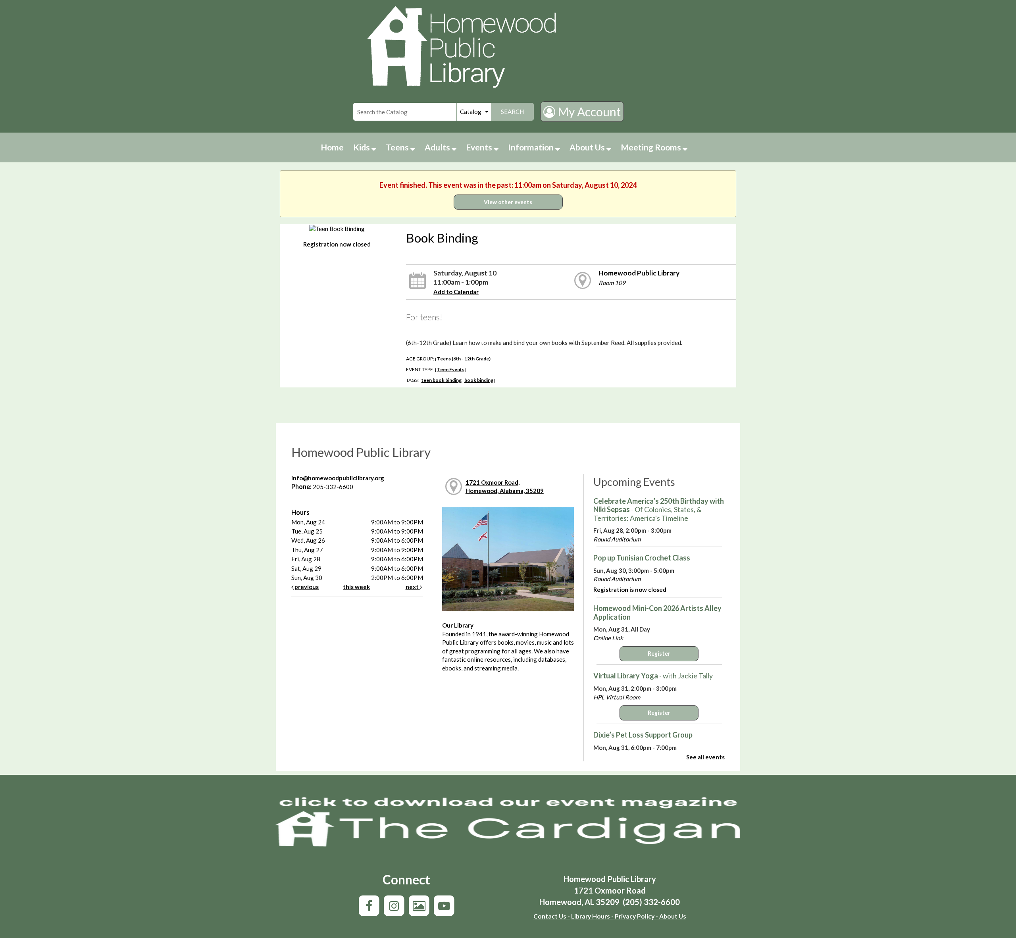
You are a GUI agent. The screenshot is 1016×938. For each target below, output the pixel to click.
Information (531, 147)
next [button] (413, 586)
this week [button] (356, 586)
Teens (398, 147)
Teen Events (450, 369)
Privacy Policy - (636, 916)
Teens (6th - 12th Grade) (464, 359)
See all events (705, 757)
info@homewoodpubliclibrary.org (337, 478)
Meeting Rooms (652, 147)
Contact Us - (551, 916)
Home (332, 147)
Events (480, 147)
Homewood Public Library (638, 273)
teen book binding (441, 380)
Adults (438, 147)
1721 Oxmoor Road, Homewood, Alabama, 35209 (505, 486)
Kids (362, 147)
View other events (508, 201)
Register (659, 653)
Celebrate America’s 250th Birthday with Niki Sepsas (658, 509)
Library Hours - (592, 916)
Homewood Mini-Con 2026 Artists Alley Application (657, 612)
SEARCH (512, 111)
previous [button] (306, 586)
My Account (588, 111)
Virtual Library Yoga (653, 675)
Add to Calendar (456, 291)
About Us (588, 147)
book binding (478, 380)
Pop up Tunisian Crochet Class (641, 557)
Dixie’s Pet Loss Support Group (643, 734)
